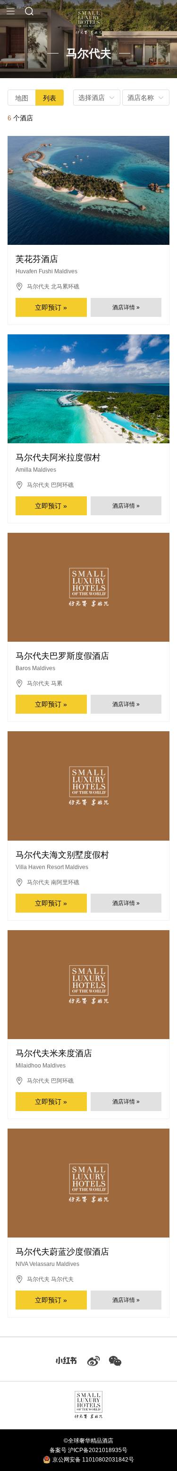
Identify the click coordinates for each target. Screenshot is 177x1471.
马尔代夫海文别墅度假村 (62, 855)
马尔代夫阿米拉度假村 (58, 457)
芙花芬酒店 (37, 259)
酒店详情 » (126, 307)
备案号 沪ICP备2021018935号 (88, 1450)
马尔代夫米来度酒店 (54, 1053)
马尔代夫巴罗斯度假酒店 (62, 656)
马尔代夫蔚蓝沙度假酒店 (62, 1251)
